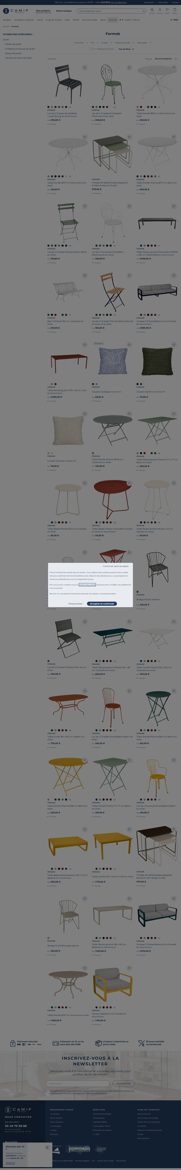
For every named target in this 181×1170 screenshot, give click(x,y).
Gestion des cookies (87, 585)
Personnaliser (75, 603)
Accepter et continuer (102, 603)
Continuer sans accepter (116, 566)
